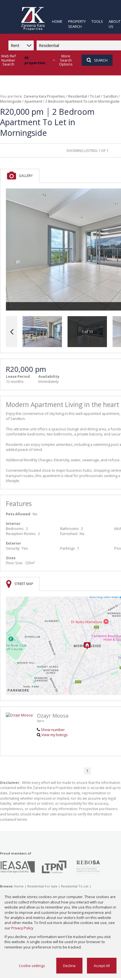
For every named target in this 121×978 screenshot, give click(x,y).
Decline (69, 965)
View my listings (54, 734)
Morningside (10, 101)
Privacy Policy (22, 927)
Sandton (110, 96)
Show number (53, 729)
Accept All (102, 965)
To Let (95, 96)
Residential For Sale (42, 886)
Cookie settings (32, 965)
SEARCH (100, 60)
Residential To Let (74, 886)
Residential (77, 96)
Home (19, 886)
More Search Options (66, 60)
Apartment (33, 101)
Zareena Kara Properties (44, 96)
